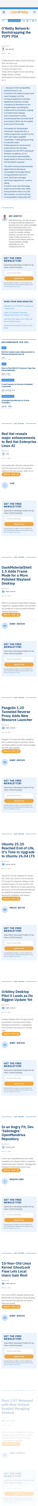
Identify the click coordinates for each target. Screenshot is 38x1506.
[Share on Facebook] (27, 21)
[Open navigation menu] (3, 12)
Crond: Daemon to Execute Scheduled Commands (17, 385)
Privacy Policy (16, 286)
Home (3, 20)
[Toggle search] (34, 12)
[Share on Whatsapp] (36, 21)
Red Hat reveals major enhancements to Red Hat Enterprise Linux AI (18, 353)
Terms (8, 286)
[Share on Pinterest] (33, 21)
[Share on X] (30, 21)
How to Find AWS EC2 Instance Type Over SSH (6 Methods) (19, 369)
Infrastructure (14, 20)
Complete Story (8, 207)
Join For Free (19, 278)
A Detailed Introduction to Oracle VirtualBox (15, 401)
